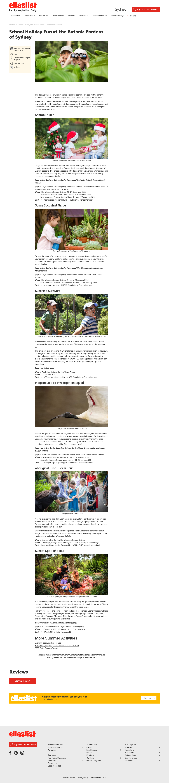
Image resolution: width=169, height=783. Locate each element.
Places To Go (29, 16)
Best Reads (83, 16)
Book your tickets (63, 536)
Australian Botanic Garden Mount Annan (72, 448)
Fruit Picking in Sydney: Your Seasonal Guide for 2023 (57, 646)
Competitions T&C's (98, 778)
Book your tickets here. (44, 368)
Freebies (128, 747)
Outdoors (129, 761)
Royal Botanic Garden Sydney (60, 180)
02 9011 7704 (19, 63)
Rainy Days (129, 750)
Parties (89, 747)
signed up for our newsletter (57, 655)
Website (17, 67)
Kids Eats (90, 755)
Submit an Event (55, 747)
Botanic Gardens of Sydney (50, 95)
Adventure (129, 753)
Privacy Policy (82, 778)
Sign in (140, 9)
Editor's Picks (130, 755)
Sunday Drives (131, 758)
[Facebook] (11, 754)
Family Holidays (117, 16)
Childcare (90, 758)
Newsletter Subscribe (57, 758)
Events (12, 25)
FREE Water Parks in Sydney (46, 648)
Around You (44, 16)
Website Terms (69, 778)
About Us (52, 761)
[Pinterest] (17, 754)
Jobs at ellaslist (54, 766)
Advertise (52, 750)
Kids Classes (58, 16)
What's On (15, 16)
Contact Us (52, 763)
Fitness (89, 753)
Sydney (121, 9)
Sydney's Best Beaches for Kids (48, 643)
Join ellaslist (152, 9)
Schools (71, 16)
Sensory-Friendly (100, 16)
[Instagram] (22, 754)
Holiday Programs (93, 761)
